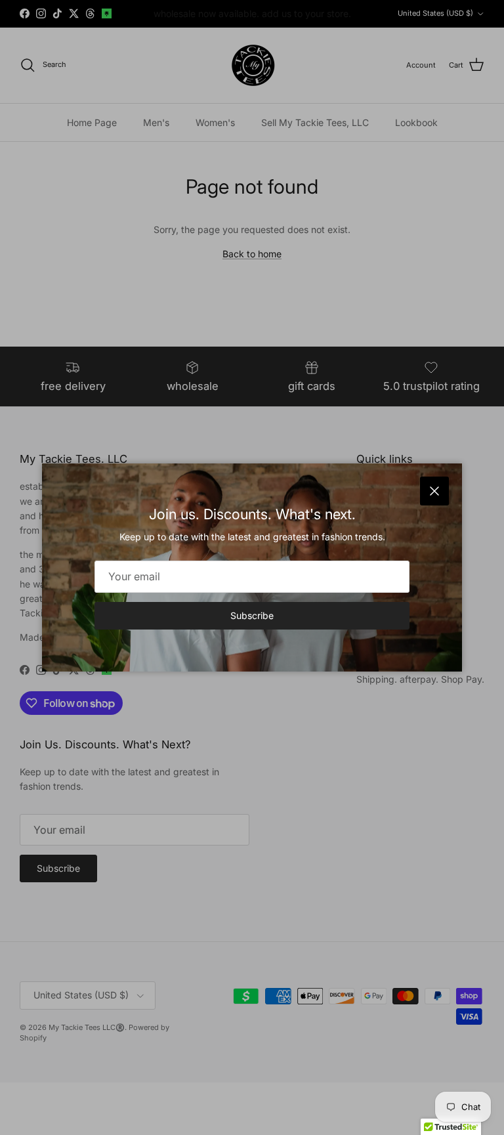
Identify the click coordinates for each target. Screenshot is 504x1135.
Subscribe (252, 615)
